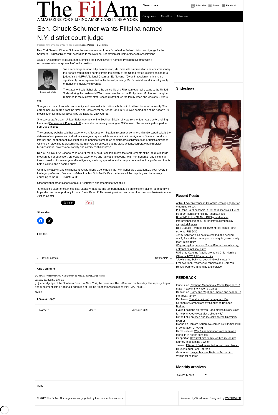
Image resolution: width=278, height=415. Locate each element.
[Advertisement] (208, 52)
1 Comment (102, 45)
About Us (166, 16)
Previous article (49, 258)
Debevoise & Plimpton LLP (65, 123)
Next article (161, 258)
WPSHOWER (233, 398)
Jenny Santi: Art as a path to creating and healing (205, 235)
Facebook (231, 5)
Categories (149, 16)
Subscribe (200, 5)
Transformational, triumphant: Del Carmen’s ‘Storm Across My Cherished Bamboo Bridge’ (204, 303)
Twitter (216, 5)
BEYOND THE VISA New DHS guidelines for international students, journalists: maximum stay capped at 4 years (204, 221)
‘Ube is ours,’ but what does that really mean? (203, 259)
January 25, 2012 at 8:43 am (49, 280)
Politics (90, 45)
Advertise (182, 16)
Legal (83, 45)
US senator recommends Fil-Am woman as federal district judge (66, 276)
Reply (38, 291)
